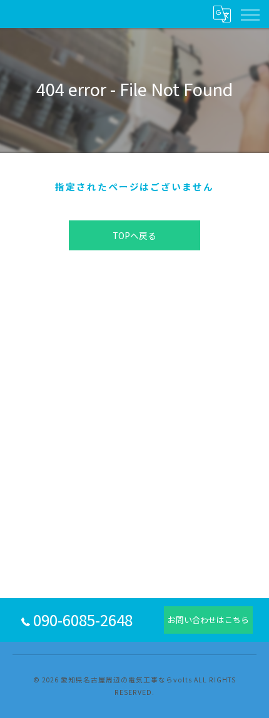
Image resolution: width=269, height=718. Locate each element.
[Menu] (249, 13)
